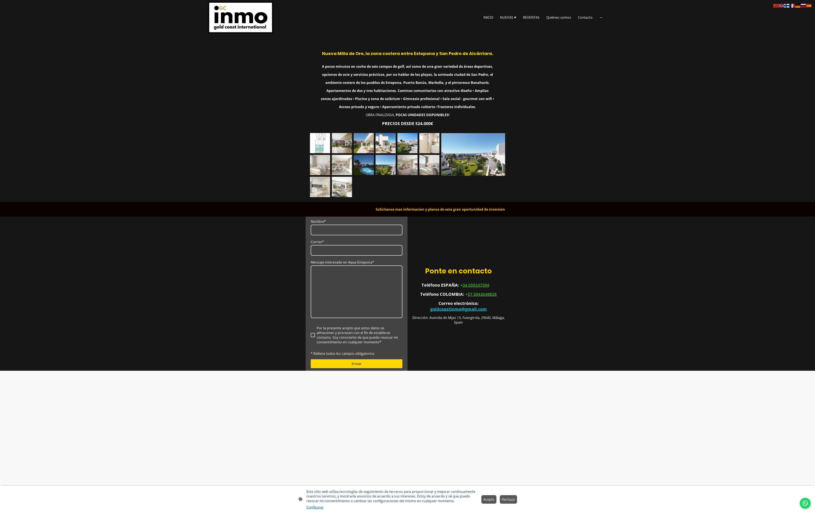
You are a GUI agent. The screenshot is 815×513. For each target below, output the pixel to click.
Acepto (489, 499)
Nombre (318, 221)
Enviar (357, 363)
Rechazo (508, 499)
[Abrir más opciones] (601, 17)
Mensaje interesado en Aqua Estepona (342, 262)
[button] (776, 5)
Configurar (315, 507)
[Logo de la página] (240, 17)
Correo (317, 242)
